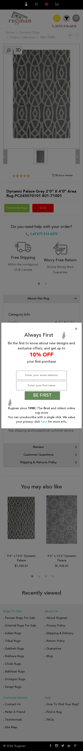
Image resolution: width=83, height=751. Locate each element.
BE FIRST (42, 395)
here (44, 421)
